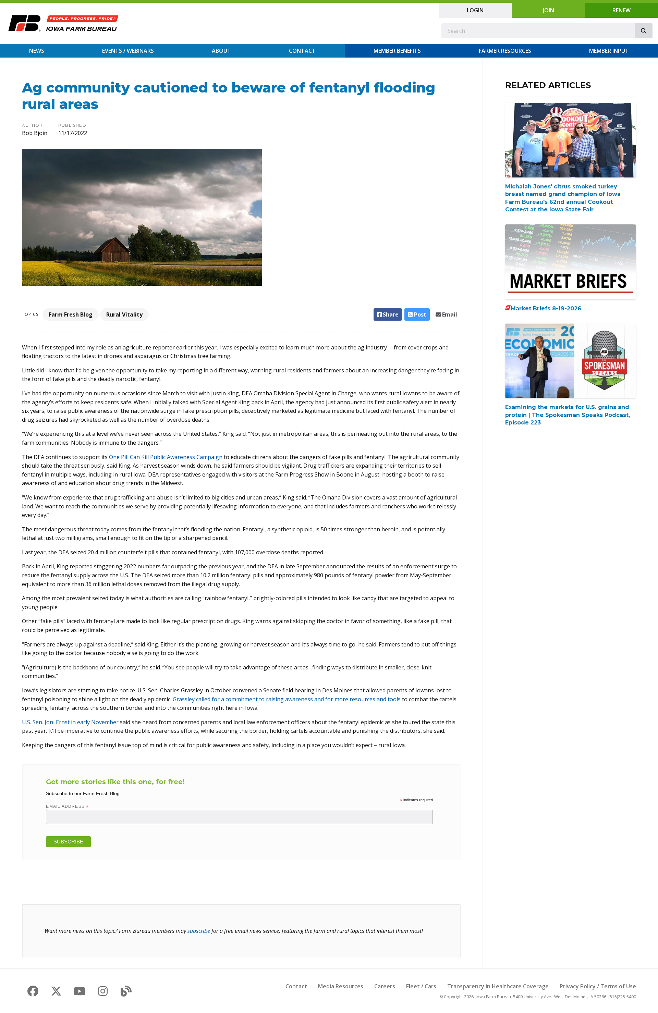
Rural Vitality (124, 314)
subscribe (198, 931)
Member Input (609, 50)
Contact (302, 50)
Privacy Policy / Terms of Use (598, 986)
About (221, 50)
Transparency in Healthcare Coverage (498, 986)
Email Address (67, 806)
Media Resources (340, 986)
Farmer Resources (505, 50)
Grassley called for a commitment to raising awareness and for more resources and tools (287, 699)
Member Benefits (397, 50)
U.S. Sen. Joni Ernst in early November (70, 722)
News (36, 50)
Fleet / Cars (421, 986)
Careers (384, 986)
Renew (621, 10)
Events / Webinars (128, 50)
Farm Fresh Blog (71, 314)
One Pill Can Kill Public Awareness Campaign (165, 457)
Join (548, 10)
